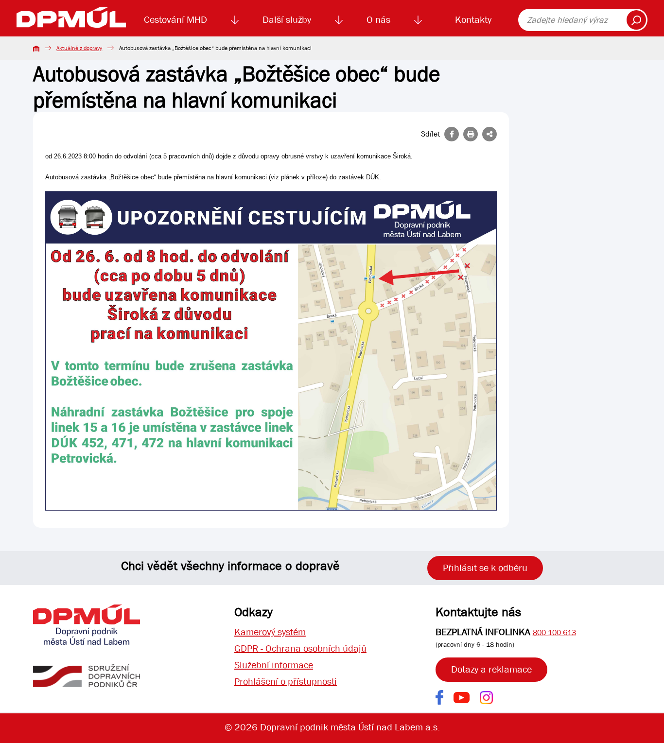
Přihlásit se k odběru (485, 568)
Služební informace (273, 665)
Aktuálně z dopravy (79, 48)
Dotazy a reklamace (491, 669)
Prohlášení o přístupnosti (285, 681)
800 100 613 (554, 632)
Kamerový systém (270, 632)
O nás (378, 20)
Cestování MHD (175, 20)
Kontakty (473, 20)
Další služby (286, 20)
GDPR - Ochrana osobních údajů (300, 648)
